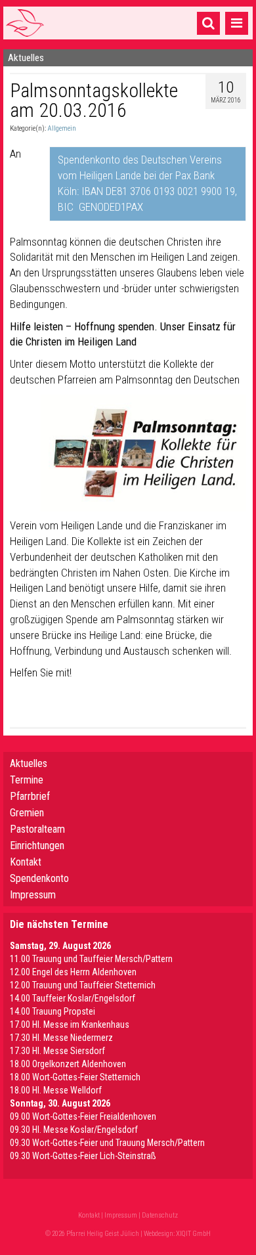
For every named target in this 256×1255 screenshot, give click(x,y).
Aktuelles (28, 763)
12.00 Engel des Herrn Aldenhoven (73, 972)
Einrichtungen (37, 845)
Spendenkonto (39, 878)
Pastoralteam (37, 829)
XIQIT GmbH (193, 1233)
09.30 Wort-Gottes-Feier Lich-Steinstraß (83, 1156)
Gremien (27, 812)
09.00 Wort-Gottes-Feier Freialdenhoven (83, 1116)
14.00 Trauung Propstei (52, 1011)
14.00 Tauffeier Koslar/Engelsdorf (72, 998)
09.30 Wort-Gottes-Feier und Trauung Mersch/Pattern (107, 1142)
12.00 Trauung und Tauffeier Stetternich (83, 985)
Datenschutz (160, 1215)
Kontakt (25, 862)
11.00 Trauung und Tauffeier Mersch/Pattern (91, 959)
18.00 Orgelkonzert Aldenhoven (68, 1064)
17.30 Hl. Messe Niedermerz (61, 1037)
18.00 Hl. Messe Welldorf (56, 1090)
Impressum (33, 895)
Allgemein (61, 128)
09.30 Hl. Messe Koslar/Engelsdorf (74, 1129)
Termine (26, 780)
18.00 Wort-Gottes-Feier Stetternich (75, 1077)
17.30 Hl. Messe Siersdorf (57, 1051)
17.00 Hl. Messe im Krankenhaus (69, 1024)
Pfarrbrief (30, 796)
